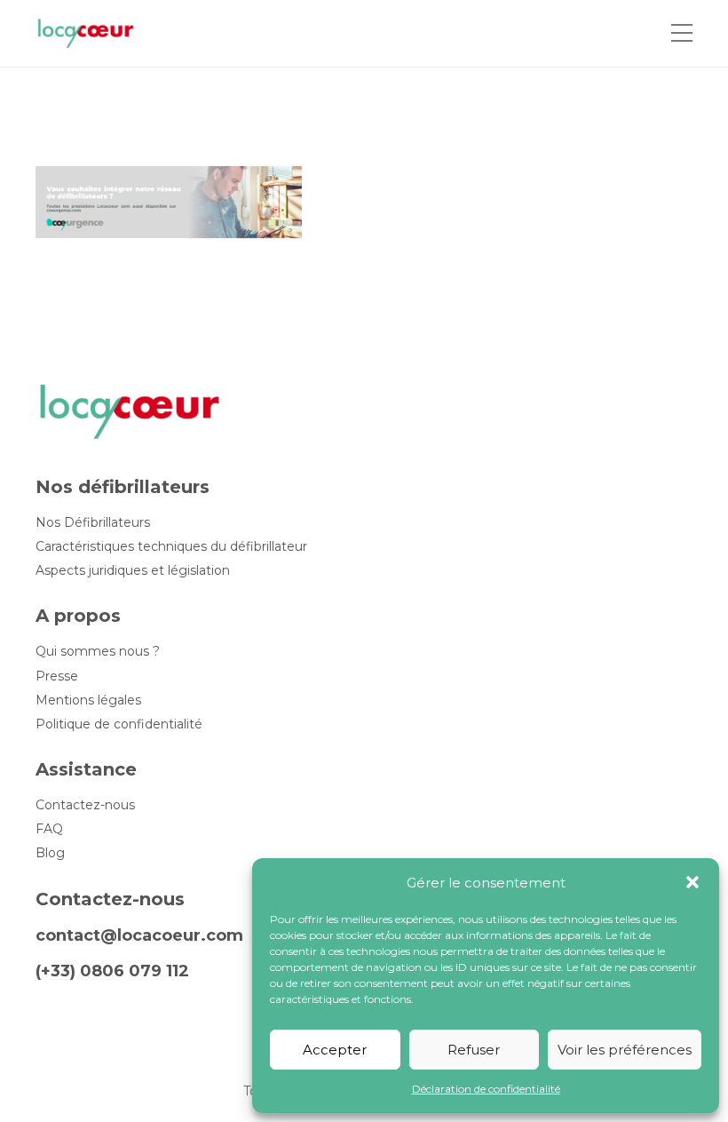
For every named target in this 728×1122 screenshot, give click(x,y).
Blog (50, 853)
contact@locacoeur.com (139, 935)
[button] (692, 882)
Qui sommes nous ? (98, 651)
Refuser (473, 1049)
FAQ (49, 829)
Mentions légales (88, 700)
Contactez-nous (85, 805)
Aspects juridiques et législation (133, 571)
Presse (57, 676)
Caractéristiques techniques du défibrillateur (171, 547)
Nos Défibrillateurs (93, 523)
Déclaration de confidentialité (486, 1088)
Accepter (335, 1049)
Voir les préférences (625, 1049)
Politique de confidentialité (119, 724)
